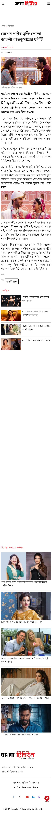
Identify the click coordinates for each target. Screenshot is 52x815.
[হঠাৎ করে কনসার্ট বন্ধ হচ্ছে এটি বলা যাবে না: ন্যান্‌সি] (26, 609)
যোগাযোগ (6, 767)
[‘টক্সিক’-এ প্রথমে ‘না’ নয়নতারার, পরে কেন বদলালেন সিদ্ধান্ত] (26, 685)
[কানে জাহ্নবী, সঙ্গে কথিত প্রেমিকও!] (26, 344)
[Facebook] (14, 797)
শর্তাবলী (31, 767)
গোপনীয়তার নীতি (19, 767)
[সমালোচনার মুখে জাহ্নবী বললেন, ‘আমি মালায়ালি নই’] (26, 316)
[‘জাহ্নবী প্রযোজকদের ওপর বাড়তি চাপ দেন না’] (26, 301)
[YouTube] (27, 797)
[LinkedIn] (33, 797)
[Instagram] (39, 797)
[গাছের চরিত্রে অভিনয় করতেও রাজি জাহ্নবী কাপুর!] (26, 330)
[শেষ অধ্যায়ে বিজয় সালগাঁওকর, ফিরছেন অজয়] (26, 720)
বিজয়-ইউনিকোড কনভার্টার (12, 771)
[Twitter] (20, 797)
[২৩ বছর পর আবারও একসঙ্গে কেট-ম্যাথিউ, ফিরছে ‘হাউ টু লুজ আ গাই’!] (26, 647)
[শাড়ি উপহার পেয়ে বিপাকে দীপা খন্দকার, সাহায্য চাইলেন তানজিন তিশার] (26, 571)
